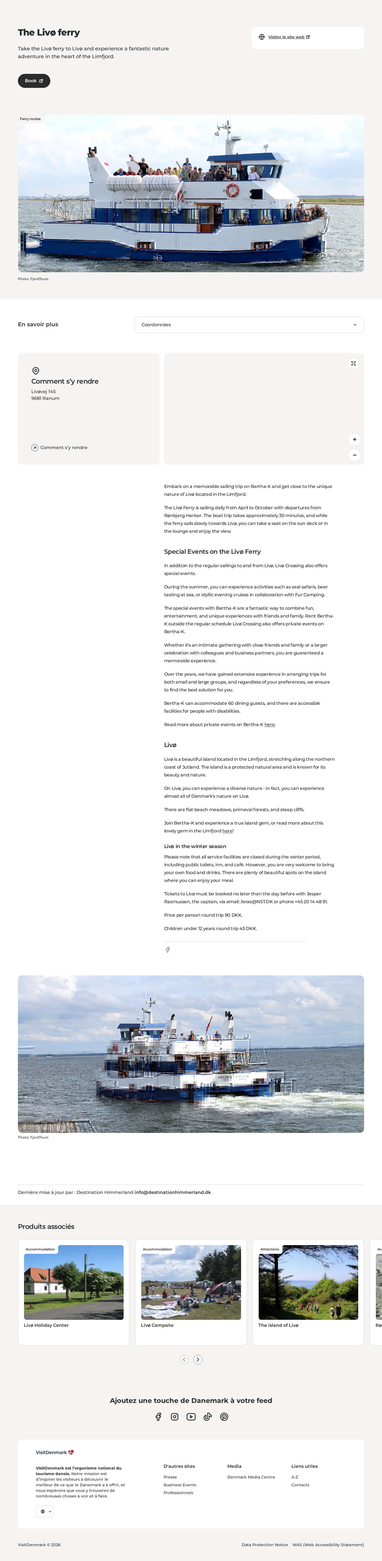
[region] (264, 409)
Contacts (300, 1484)
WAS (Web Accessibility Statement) (328, 1544)
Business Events (180, 1484)
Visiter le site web (286, 36)
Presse (170, 1477)
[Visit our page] (175, 1417)
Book (31, 80)
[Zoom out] (354, 455)
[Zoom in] (354, 439)
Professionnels (178, 1492)
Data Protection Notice (265, 1544)
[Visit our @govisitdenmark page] (208, 1417)
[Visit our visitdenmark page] (191, 1417)
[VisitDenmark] (55, 1452)
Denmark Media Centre (251, 1477)
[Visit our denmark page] (158, 1417)
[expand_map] (353, 363)
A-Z (294, 1477)
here (270, 724)
